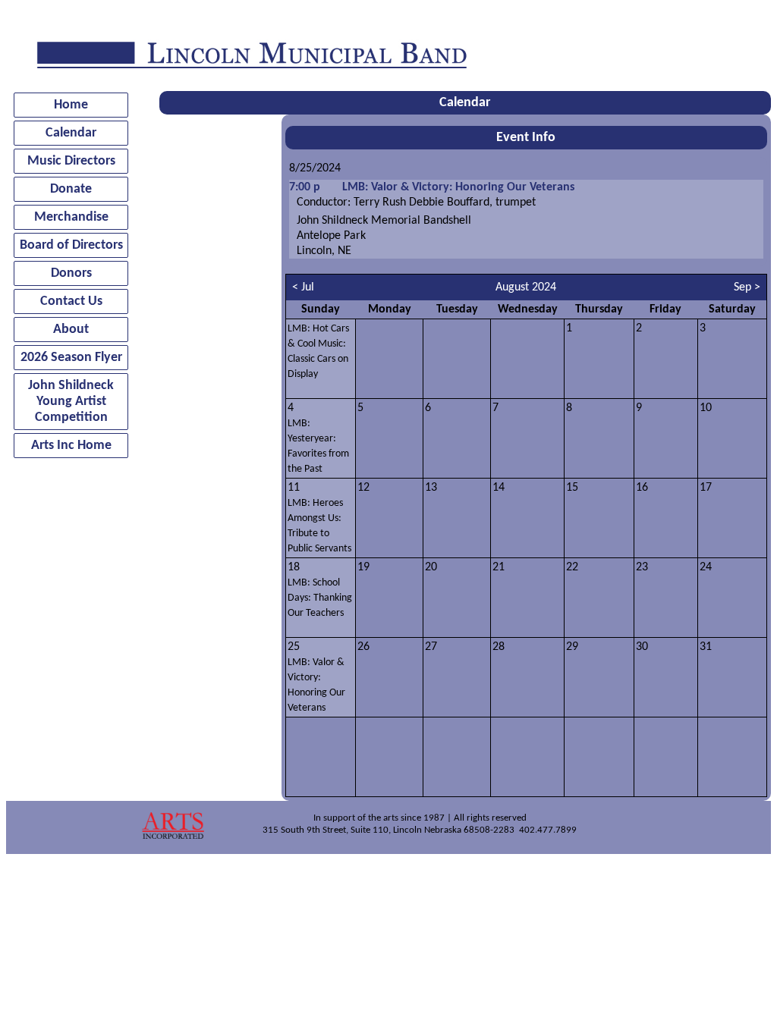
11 (319, 518)
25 (316, 677)
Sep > (747, 287)
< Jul (303, 287)
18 (320, 590)
